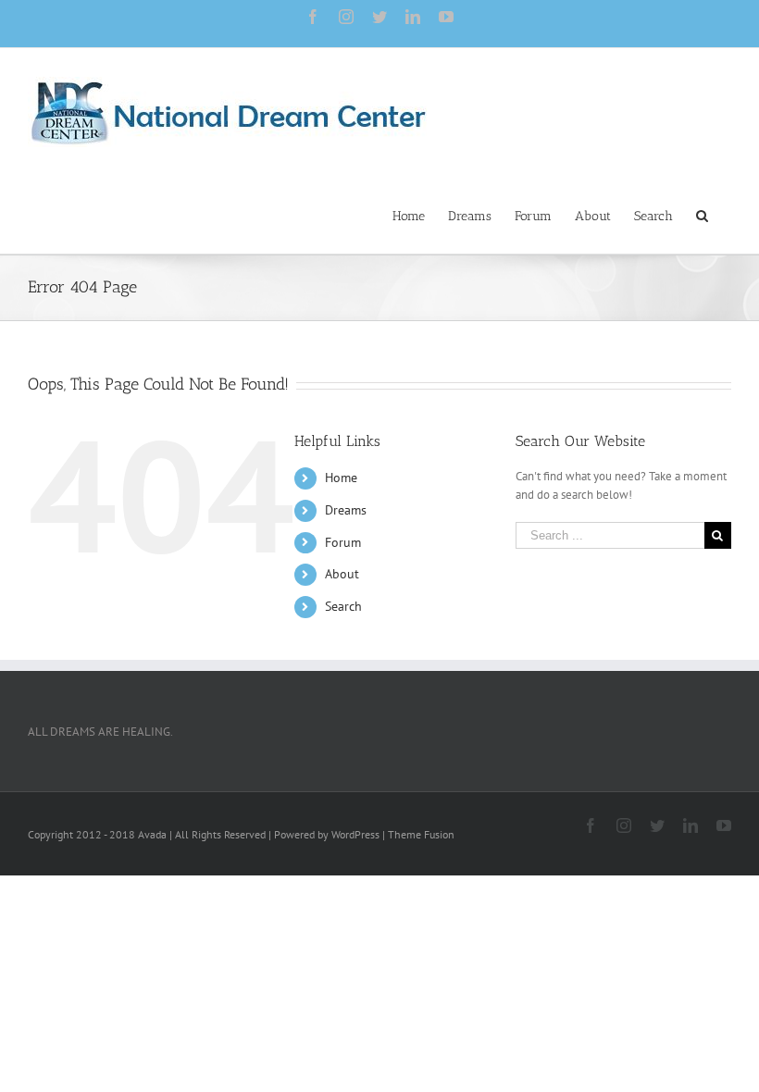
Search (343, 606)
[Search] (702, 215)
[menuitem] (408, 215)
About (342, 573)
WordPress (355, 834)
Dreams (346, 510)
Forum (343, 542)
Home (341, 477)
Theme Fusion (421, 834)
